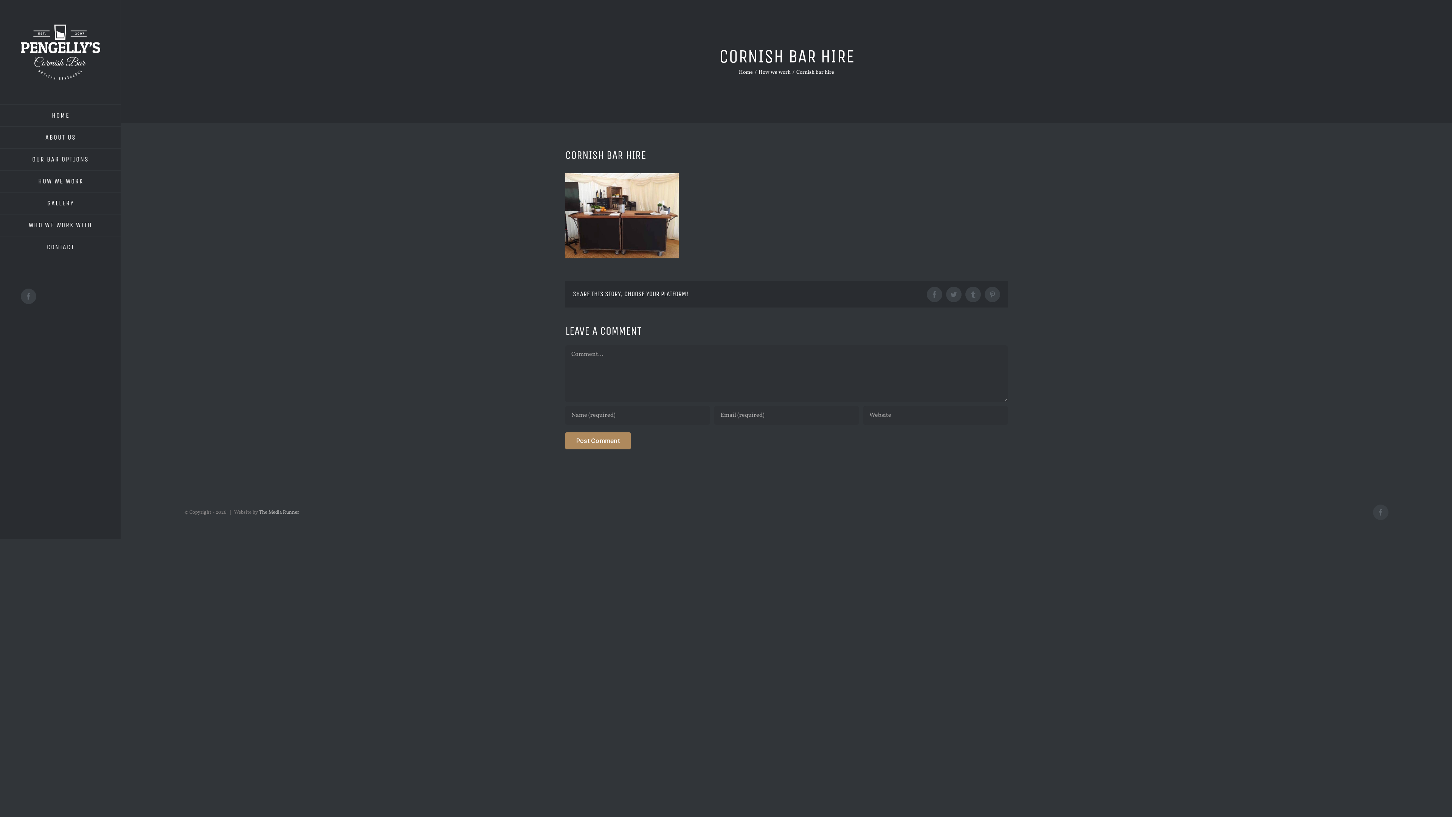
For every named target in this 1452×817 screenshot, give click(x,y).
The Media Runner (279, 512)
